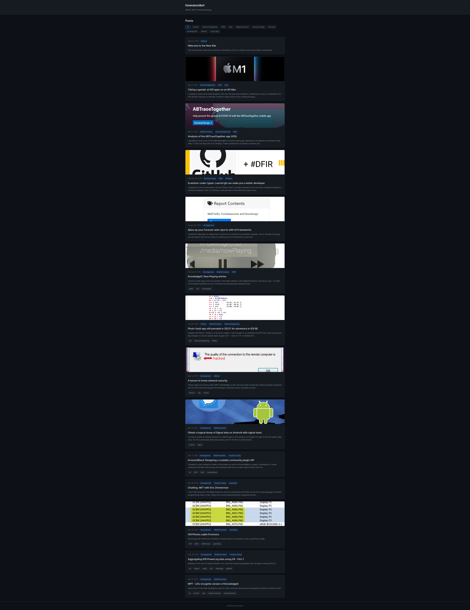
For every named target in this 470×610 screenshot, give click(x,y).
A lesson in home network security (207, 380)
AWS (202, 472)
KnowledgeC (206, 289)
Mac (230, 27)
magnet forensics (230, 593)
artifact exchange (214, 593)
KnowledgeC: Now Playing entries (207, 276)
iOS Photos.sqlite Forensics (203, 534)
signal (200, 445)
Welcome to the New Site (202, 45)
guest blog (217, 544)
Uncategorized (192, 31)
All (188, 27)
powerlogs (219, 568)
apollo (191, 289)
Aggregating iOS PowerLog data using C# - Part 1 (216, 559)
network (192, 393)
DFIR (223, 27)
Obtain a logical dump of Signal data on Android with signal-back (225, 432)
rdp (199, 393)
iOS (197, 289)
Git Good (271, 27)
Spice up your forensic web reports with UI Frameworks (219, 229)
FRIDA (214, 341)
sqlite (196, 544)
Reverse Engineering (210, 27)
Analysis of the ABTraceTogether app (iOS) (212, 136)
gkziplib (229, 568)
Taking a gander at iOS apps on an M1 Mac (212, 89)
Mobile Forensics (242, 27)
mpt (203, 593)
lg (189, 593)
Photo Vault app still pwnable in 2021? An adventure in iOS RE (223, 328)
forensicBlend (212, 472)
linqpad (196, 568)
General (195, 27)
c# (190, 472)
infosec (206, 393)
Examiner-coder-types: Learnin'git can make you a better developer (226, 183)
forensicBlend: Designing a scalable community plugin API (221, 460)
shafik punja (206, 544)
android (191, 445)
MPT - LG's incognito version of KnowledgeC (213, 583)
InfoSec (204, 31)
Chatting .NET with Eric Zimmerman (208, 487)
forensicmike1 (195, 5)
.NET (195, 472)
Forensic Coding (258, 27)
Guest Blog (215, 31)
